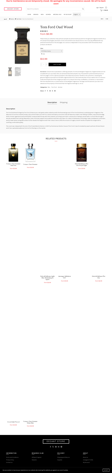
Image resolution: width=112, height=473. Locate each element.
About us (85, 457)
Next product (106, 19)
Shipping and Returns (63, 457)
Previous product (102, 19)
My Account (86, 462)
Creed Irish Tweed (13, 422)
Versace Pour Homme (30, 164)
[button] (44, 31)
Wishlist (106, 7)
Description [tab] (52, 102)
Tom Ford (18, 19)
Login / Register (100, 7)
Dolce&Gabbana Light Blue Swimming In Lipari (47, 278)
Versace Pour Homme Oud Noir (13, 164)
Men (42, 14)
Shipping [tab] (63, 102)
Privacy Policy (10, 460)
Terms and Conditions (12, 457)
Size (41, 48)
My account (67, 14)
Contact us (9, 462)
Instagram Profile (88, 460)
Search (83, 9)
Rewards (34, 460)
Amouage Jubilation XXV (64, 277)
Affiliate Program (36, 457)
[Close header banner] (109, 3)
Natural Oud (57, 14)
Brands (35, 14)
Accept (106, 470)
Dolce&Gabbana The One (98, 277)
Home (29, 14)
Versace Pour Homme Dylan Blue (30, 422)
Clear (43, 54)
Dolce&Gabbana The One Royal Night (81, 164)
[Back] (5, 19)
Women (48, 14)
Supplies (59, 460)
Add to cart (57, 64)
